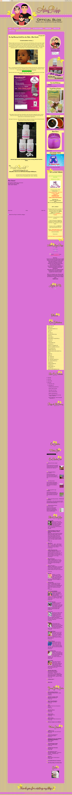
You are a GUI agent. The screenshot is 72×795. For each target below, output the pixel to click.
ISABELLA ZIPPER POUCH (52, 744)
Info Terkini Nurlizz (51, 480)
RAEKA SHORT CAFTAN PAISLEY (54, 757)
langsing (50, 344)
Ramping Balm (51, 349)
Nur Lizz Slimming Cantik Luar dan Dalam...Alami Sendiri (24, 37)
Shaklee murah (51, 363)
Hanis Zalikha (50, 660)
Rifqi (49, 355)
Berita (49, 327)
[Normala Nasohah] (55, 250)
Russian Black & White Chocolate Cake (54, 718)
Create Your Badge (55, 251)
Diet (49, 331)
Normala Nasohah (55, 249)
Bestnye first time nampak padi (52, 463)
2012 (49, 380)
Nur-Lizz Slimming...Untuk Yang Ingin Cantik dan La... (55, 398)
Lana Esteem (50, 342)
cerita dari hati (50, 582)
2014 (49, 377)
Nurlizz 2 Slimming (34, 175)
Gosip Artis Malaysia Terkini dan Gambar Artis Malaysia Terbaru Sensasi (54, 531)
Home (10, 28)
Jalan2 (49, 339)
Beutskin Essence (52, 328)
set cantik (50, 356)
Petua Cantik (51, 348)
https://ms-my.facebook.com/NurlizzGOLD (55, 200)
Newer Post (10, 210)
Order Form (48, 28)
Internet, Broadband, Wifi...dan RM (51, 472)
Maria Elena (50, 543)
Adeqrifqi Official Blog (52, 670)
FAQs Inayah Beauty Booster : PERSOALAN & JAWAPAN (55, 499)
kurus (49, 341)
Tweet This (25, 174)
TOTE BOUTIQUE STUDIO (53, 743)
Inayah (49, 335)
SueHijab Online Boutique (53, 747)
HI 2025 (49, 559)
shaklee (50, 362)
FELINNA (49, 332)
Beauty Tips (56, 28)
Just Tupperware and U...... (53, 751)
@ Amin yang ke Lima (55, 623)
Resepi (49, 353)
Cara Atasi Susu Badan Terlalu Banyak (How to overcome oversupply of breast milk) (57, 613)
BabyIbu (49, 622)
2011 (49, 382)
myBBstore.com (51, 730)
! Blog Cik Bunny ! (51, 641)
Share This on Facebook (32, 174)
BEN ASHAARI (50, 520)
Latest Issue (12, 30)
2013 (49, 379)
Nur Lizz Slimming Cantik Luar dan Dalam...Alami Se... (55, 395)
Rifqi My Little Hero (25, 28)
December (51, 383)
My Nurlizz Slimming (38, 28)
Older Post (43, 210)
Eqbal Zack (50, 682)
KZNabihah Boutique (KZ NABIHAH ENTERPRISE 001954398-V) (54, 739)
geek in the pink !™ (51, 565)
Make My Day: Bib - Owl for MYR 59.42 (54, 731)
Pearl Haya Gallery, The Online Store (55, 762)
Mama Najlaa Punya (51, 631)
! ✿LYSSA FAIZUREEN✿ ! (52, 591)
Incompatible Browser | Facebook (54, 760)
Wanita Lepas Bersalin (53, 369)
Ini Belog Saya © (51, 679)
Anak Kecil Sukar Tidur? (52, 735)
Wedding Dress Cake (51, 714)
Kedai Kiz (49, 756)
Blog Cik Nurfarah (51, 558)
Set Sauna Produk (52, 360)
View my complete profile (51, 86)
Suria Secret (51, 366)
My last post (50, 710)
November (51, 385)
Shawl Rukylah (50, 748)
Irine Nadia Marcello (51, 601)
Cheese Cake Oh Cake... (53, 388)
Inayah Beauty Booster (53, 338)
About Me (16, 28)
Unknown (49, 84)
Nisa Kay (49, 573)
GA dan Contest (51, 334)
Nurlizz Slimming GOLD (53, 346)
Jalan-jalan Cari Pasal (52, 390)
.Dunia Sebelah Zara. (52, 650)
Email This (19, 174)
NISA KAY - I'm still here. (56, 574)
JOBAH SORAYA (51, 740)
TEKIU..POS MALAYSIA (53, 391)
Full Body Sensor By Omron (53, 386)
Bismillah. (49, 566)
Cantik (49, 330)
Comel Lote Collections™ (53, 734)
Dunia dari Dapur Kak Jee (53, 692)
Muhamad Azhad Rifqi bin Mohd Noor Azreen (52, 506)
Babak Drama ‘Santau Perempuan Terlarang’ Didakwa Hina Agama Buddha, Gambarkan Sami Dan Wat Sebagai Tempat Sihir (55, 534)
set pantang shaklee (52, 359)
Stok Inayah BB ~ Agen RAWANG (51, 490)
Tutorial (50, 367)
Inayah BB (50, 337)
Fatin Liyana (50, 611)
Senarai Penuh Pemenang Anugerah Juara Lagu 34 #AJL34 (56, 593)
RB (48, 352)
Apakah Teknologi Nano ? (53, 393)
